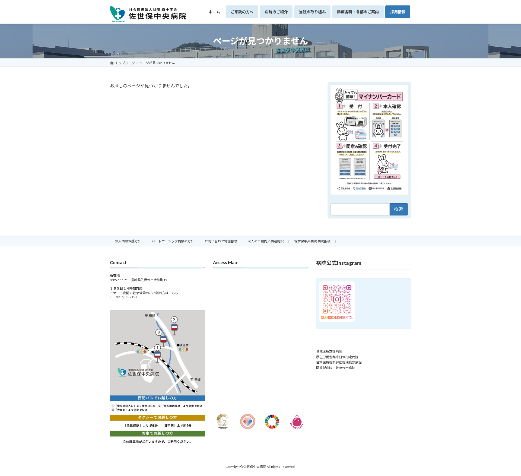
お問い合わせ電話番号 (221, 241)
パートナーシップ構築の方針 (173, 241)
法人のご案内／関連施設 (266, 241)
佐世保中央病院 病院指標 (312, 241)
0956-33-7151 (126, 297)
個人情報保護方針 (128, 241)
